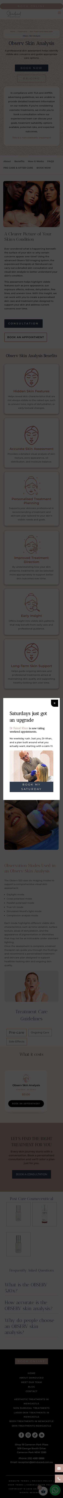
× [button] (54, 703)
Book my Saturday (31, 786)
